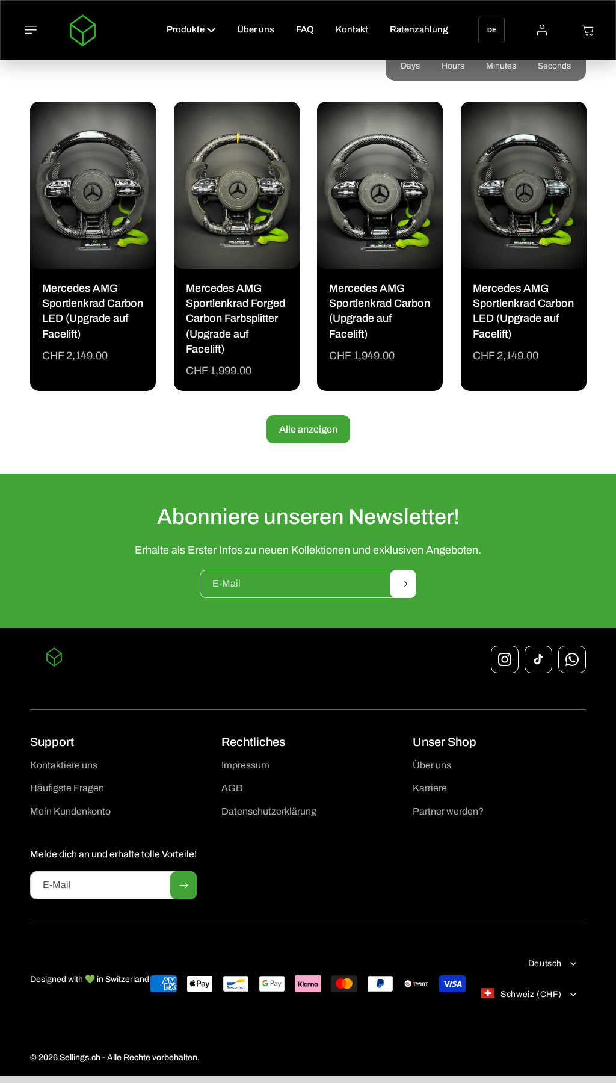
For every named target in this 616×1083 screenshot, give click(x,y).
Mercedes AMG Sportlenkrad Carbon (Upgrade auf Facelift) (379, 311)
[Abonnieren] (403, 584)
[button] (30, 30)
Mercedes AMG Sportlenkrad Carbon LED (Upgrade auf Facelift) (92, 312)
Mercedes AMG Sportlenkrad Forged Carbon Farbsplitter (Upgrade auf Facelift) (235, 318)
